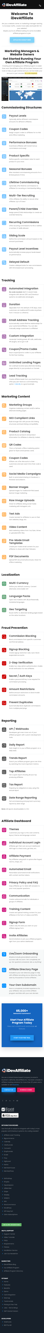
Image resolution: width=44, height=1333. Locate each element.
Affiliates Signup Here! (22, 40)
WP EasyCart (8, 1211)
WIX (5, 1201)
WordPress (7, 1208)
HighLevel (7, 1161)
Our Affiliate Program (11, 1268)
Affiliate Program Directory (13, 1271)
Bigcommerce (9, 1138)
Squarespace (8, 1185)
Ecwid (6, 1155)
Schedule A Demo (26, 1090)
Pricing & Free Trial (10, 1304)
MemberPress (9, 1171)
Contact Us (8, 1090)
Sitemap (7, 1298)
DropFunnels (8, 1151)
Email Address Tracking (24, 320)
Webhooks (7, 1322)
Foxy (5, 1158)
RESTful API (8, 1325)
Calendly (17, 384)
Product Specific (19, 155)
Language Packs (19, 596)
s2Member (8, 1188)
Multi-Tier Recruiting (22, 195)
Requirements (9, 1244)
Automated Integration (23, 288)
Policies (6, 1247)
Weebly (6, 1195)
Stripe (6, 1191)
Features (7, 1285)
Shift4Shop (8, 1178)
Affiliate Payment (20, 856)
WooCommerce (10, 1205)
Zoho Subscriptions (10, 1214)
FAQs (6, 1240)
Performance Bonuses (23, 142)
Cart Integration (9, 1295)
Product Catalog (19, 431)
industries (15, 1085)
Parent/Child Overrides (23, 209)
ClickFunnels (8, 1145)
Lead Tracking (18, 375)
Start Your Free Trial (22, 1038)
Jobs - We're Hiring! (11, 1308)
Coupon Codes (18, 129)
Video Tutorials (9, 1237)
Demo (6, 1291)
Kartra (6, 1165)
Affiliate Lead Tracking (12, 1135)
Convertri (7, 1148)
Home (6, 1282)
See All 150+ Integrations (11, 1225)
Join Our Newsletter (11, 1254)
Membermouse (9, 1168)
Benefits (7, 1288)
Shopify (6, 1182)
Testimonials (8, 1301)
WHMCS (7, 1198)
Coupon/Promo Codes (23, 349)
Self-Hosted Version (11, 1311)
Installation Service (10, 1250)
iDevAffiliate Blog (10, 1264)
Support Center (9, 1234)
